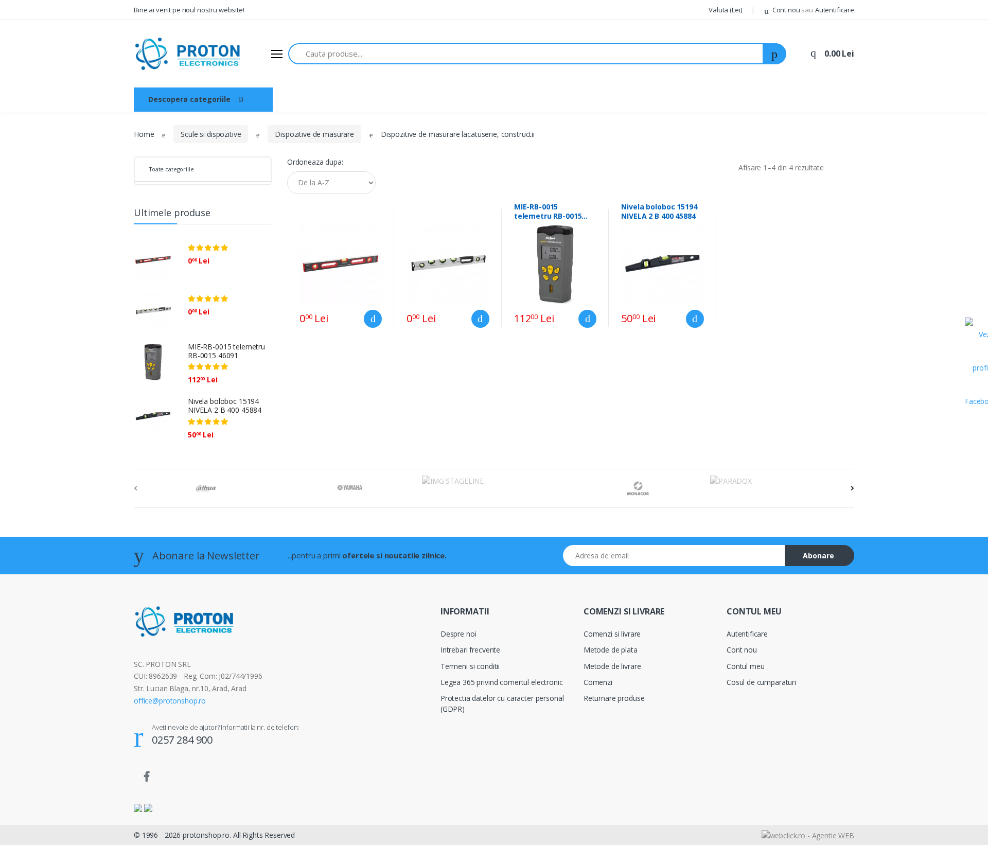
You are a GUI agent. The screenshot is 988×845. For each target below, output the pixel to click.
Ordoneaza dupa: (315, 162)
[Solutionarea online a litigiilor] (148, 807)
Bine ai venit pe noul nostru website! (189, 9)
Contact (447, 99)
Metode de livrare (612, 666)
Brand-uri (399, 99)
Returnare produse (614, 698)
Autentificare (747, 634)
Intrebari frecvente (470, 650)
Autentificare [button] (834, 9)
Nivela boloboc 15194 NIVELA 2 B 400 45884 (224, 405)
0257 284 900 (182, 740)
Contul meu (746, 666)
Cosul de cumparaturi (761, 682)
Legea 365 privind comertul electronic (501, 682)
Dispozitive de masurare (314, 134)
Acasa (299, 99)
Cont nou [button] (792, 9)
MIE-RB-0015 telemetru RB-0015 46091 (226, 351)
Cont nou (742, 650)
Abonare (818, 555)
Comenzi (598, 682)
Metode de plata (611, 650)
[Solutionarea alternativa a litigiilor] (138, 807)
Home (144, 134)
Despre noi (346, 99)
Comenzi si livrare (612, 634)
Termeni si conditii (470, 666)
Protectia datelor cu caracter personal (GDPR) (502, 703)
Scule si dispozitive (211, 134)
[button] (725, 10)
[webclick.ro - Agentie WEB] (808, 834)
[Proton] (189, 54)
